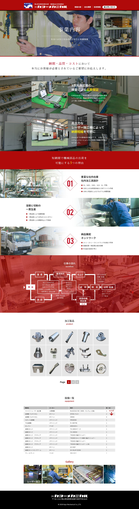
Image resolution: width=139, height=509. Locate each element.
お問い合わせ (110, 7)
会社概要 (87, 7)
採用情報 (97, 7)
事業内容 (78, 7)
